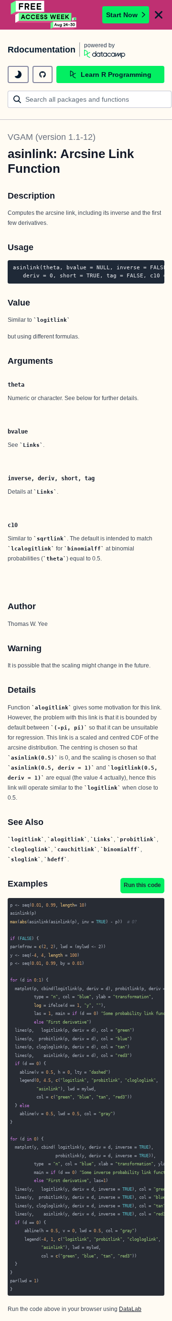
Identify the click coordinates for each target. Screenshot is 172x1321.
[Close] (158, 14)
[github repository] (42, 74)
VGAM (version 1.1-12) (52, 137)
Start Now (122, 15)
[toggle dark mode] (18, 74)
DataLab (130, 1309)
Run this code (142, 885)
